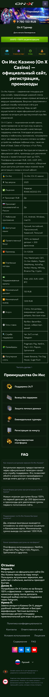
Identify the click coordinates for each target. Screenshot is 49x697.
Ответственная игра (32, 629)
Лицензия (39, 635)
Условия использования (17, 635)
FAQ (33, 641)
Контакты (11, 629)
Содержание (20, 641)
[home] (24, 3)
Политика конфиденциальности (24, 623)
